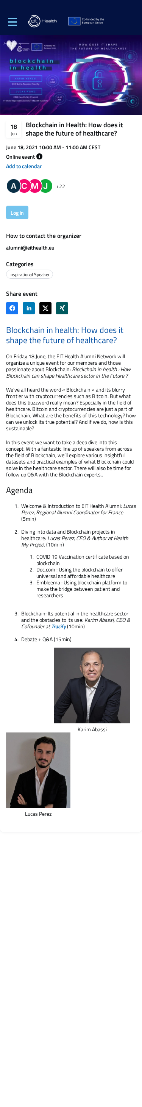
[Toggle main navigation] (12, 22)
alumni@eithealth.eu (30, 247)
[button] (39, 156)
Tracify (58, 626)
